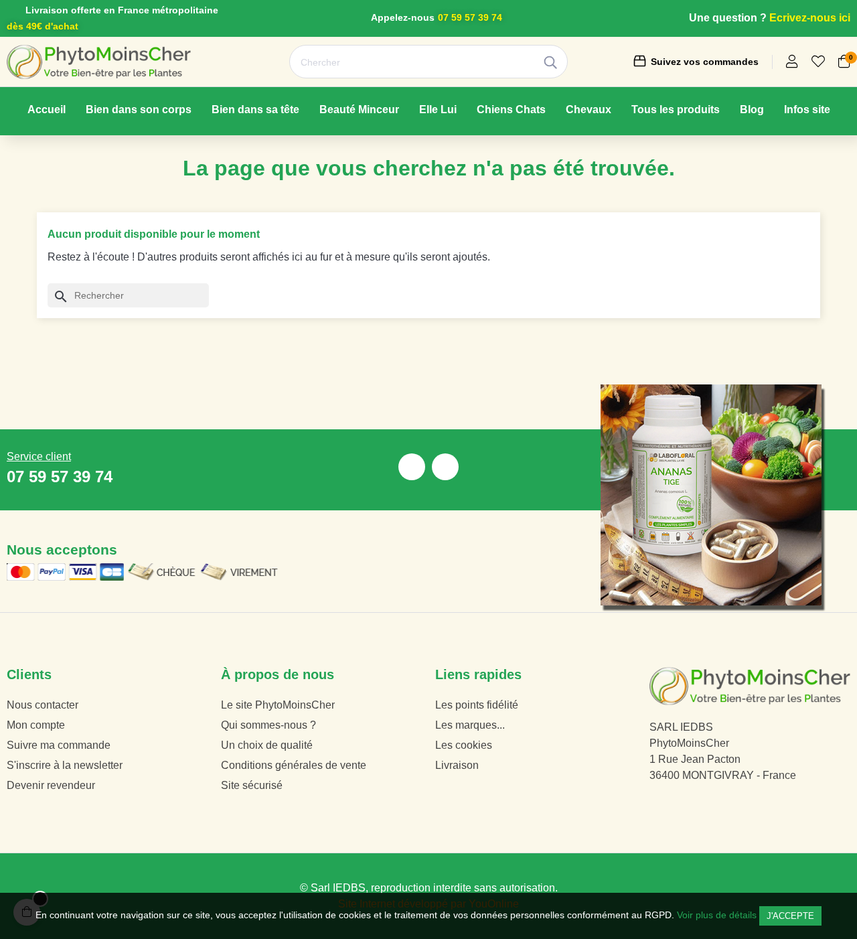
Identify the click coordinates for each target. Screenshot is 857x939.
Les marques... (470, 725)
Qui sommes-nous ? (268, 725)
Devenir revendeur (51, 785)
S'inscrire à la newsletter (65, 765)
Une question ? (727, 17)
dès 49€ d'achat (42, 26)
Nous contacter (42, 705)
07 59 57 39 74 (470, 17)
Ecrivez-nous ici (809, 17)
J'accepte (790, 916)
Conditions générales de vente (293, 765)
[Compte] (792, 62)
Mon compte (36, 725)
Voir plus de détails (717, 915)
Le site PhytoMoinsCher (278, 705)
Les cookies (463, 745)
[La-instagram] (445, 466)
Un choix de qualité (267, 745)
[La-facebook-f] (411, 466)
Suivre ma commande (58, 745)
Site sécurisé (252, 785)
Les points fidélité (476, 705)
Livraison (457, 765)
